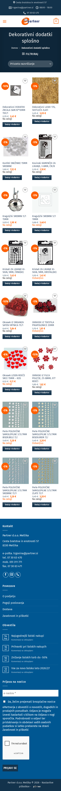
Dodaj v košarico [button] (12, 124)
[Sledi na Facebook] (5, 575)
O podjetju (9, 596)
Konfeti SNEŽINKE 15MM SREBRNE (15, 165)
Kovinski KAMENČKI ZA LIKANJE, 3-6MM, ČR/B (44, 165)
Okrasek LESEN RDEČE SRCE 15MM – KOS (14, 377)
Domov (14, 48)
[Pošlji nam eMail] (12, 575)
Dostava (7, 609)
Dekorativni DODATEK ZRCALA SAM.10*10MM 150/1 (14, 110)
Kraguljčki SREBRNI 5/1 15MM (14, 218)
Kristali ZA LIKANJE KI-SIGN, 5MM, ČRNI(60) (14, 271)
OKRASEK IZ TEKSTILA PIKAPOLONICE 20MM (43, 324)
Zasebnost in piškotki (16, 615)
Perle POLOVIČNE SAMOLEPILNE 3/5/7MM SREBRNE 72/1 (15, 490)
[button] (5, 21)
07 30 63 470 (14, 557)
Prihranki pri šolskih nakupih (28, 646)
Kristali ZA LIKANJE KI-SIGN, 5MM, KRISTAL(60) (44, 271)
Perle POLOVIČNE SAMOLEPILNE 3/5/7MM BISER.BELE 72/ (15, 434)
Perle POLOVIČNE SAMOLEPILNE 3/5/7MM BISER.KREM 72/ (44, 434)
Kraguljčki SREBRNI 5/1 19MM (44, 218)
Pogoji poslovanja (13, 602)
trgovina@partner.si (25, 553)
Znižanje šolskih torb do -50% (29, 657)
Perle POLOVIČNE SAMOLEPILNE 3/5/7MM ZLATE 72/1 (44, 490)
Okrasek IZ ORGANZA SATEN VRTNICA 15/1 (13, 324)
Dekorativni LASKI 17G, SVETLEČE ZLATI (43, 109)
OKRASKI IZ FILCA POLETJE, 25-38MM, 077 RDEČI (43, 378)
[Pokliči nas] (18, 575)
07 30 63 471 (15, 566)
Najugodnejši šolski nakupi (27, 635)
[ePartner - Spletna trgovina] (30, 21)
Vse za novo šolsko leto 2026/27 (30, 668)
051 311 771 (15, 562)
